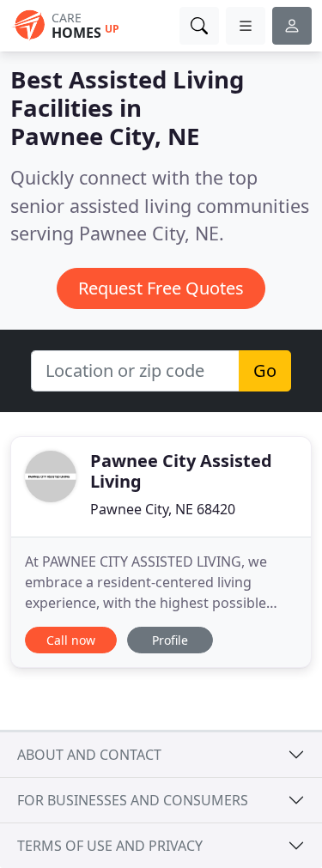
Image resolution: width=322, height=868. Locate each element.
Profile (170, 640)
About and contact (89, 754)
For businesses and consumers (132, 800)
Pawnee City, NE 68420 (162, 509)
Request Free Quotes (161, 288)
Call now (70, 640)
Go (264, 370)
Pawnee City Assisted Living (181, 471)
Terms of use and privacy (110, 845)
